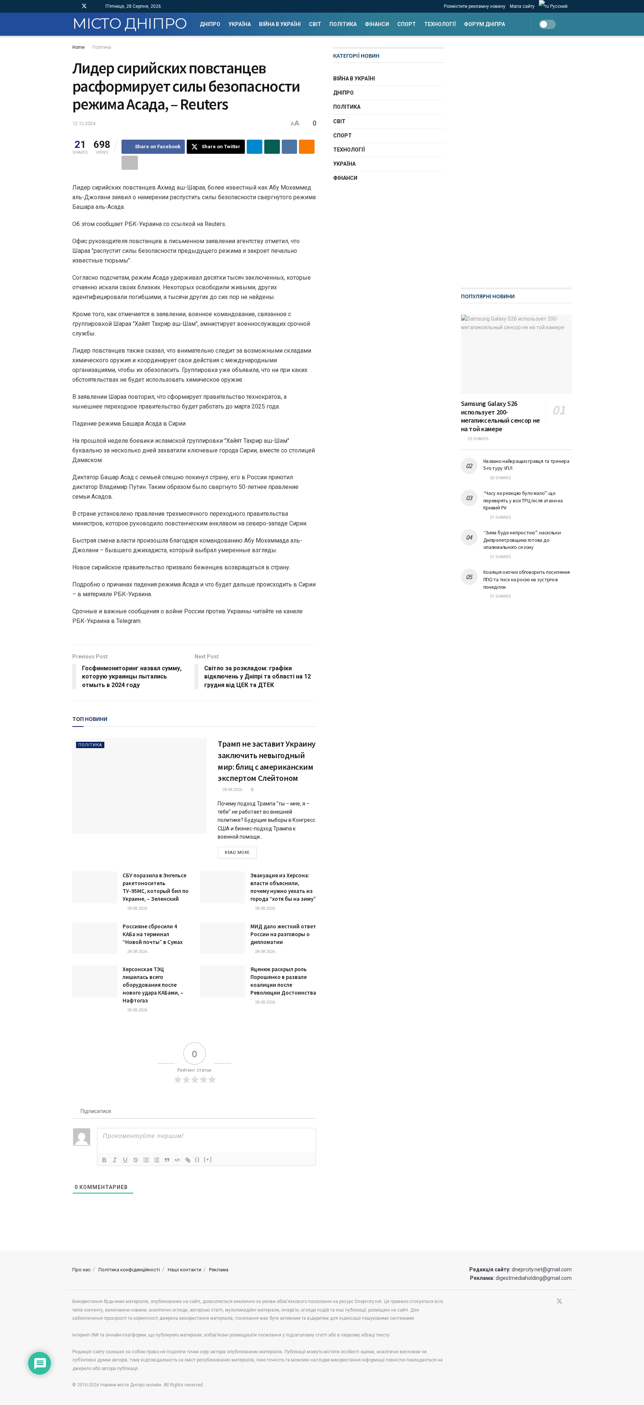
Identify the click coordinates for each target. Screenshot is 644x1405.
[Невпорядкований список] (156, 1160)
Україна (239, 24)
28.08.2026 (231, 789)
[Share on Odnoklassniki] (307, 147)
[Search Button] (569, 24)
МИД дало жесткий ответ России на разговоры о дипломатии (283, 934)
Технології (440, 24)
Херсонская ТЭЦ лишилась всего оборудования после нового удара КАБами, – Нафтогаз (153, 985)
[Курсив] (115, 1160)
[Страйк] (135, 1160)
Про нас (81, 1269)
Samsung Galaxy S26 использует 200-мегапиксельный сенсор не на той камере (500, 416)
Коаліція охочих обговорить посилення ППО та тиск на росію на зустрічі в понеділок (526, 579)
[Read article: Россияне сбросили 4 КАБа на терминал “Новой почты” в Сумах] (94, 938)
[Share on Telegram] (254, 147)
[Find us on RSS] (94, 6)
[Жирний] (104, 1160)
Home (78, 47)
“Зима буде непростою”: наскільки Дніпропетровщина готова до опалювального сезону (522, 539)
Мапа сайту (522, 6)
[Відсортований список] (146, 1160)
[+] (208, 1159)
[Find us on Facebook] (74, 6)
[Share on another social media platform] (129, 163)
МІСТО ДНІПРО (129, 24)
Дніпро (210, 24)
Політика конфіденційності (129, 1269)
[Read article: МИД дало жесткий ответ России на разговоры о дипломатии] (222, 938)
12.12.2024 (83, 123)
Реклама (218, 1269)
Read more (241, 852)
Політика (343, 24)
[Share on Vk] (289, 147)
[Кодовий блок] (177, 1160)
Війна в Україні (280, 24)
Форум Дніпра (484, 24)
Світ (315, 24)
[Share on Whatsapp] (272, 147)
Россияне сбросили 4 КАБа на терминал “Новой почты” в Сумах (153, 934)
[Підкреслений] (125, 1160)
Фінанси (377, 24)
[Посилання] (188, 1160)
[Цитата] (167, 1160)
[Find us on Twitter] (84, 6)
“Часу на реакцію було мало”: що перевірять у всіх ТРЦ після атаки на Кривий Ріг (523, 500)
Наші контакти (184, 1269)
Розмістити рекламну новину (474, 6)
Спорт (406, 24)
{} (197, 1159)
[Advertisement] (517, 158)
